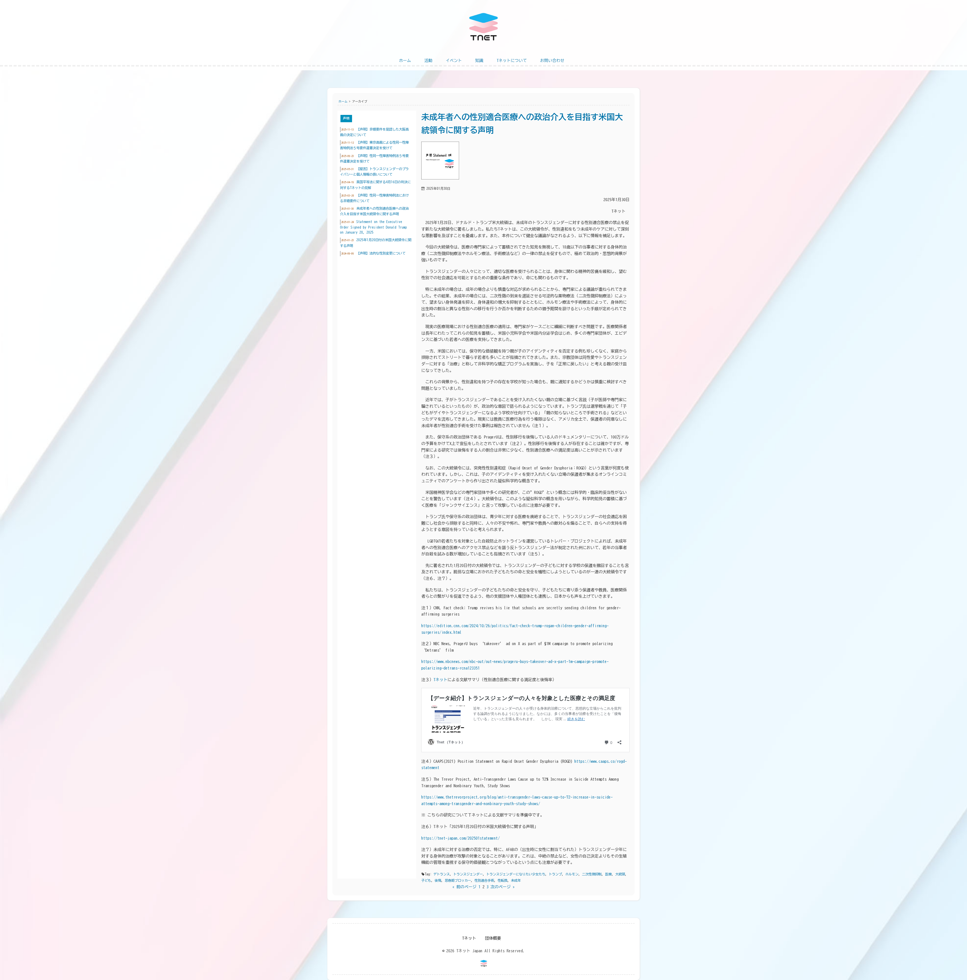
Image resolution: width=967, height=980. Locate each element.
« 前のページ (464, 887)
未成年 (516, 880)
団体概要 (493, 938)
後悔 (438, 880)
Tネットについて (512, 60)
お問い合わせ (552, 60)
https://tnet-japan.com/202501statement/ (460, 838)
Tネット (440, 680)
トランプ (555, 874)
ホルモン (571, 874)
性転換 (502, 880)
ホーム (405, 60)
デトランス (441, 874)
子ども (426, 880)
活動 (428, 60)
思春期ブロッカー (458, 880)
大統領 (620, 874)
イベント (454, 60)
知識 (479, 60)
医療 (608, 874)
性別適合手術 (484, 880)
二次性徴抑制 (592, 874)
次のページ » (503, 887)
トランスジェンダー (468, 874)
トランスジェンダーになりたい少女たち (515, 874)
